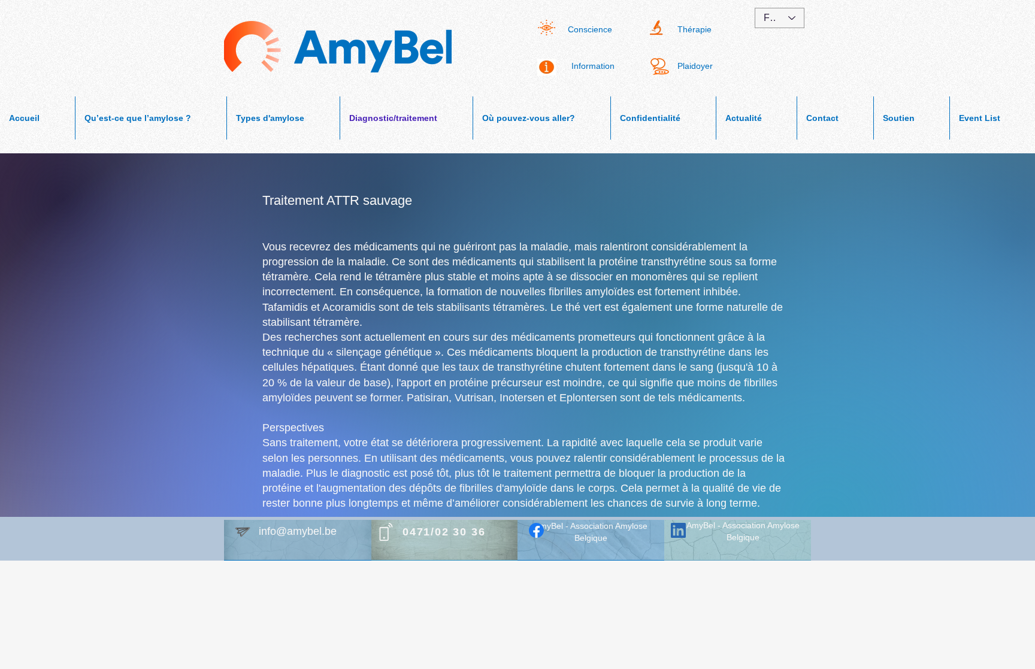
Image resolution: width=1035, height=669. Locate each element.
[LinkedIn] (678, 530)
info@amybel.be (298, 531)
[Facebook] (536, 530)
